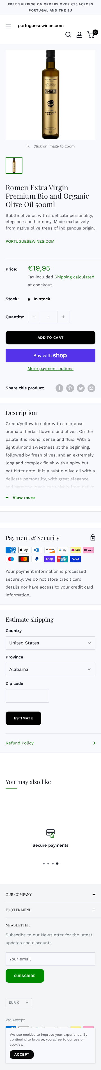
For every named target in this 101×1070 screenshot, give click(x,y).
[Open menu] (8, 26)
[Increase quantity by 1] (64, 317)
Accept (21, 1054)
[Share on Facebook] (59, 388)
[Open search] (68, 35)
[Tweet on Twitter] (81, 388)
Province (14, 657)
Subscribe (25, 976)
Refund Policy (20, 743)
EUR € (14, 1002)
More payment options (50, 368)
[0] (90, 34)
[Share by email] (91, 388)
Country (14, 630)
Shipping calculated (74, 277)
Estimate (23, 718)
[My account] (79, 35)
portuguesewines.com (30, 241)
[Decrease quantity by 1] (34, 317)
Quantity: (15, 316)
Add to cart (50, 337)
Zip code (14, 683)
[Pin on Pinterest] (70, 388)
